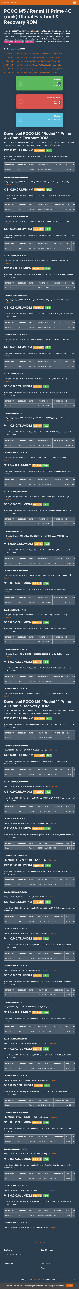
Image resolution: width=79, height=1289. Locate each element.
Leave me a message (14, 1255)
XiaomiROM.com (10, 2)
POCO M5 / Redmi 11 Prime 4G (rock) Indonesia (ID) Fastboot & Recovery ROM (34, 61)
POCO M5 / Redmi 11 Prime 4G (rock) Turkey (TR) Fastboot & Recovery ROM (33, 73)
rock (34, 31)
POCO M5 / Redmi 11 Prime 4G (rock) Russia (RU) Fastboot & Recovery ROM (33, 65)
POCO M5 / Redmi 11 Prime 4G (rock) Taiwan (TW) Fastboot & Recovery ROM (34, 69)
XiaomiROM (38, 1280)
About (43, 1268)
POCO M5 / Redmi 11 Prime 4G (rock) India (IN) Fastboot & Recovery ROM (32, 57)
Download (7, 184)
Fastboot (55, 83)
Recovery (55, 85)
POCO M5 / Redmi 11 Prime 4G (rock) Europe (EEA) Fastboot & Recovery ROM (34, 53)
